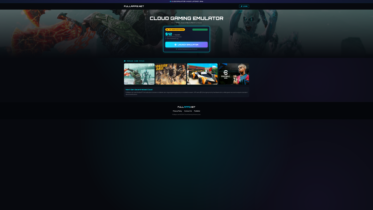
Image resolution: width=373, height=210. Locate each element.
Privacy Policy (177, 111)
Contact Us (188, 111)
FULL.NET (134, 6)
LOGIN (245, 6)
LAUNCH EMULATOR (187, 45)
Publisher (197, 111)
